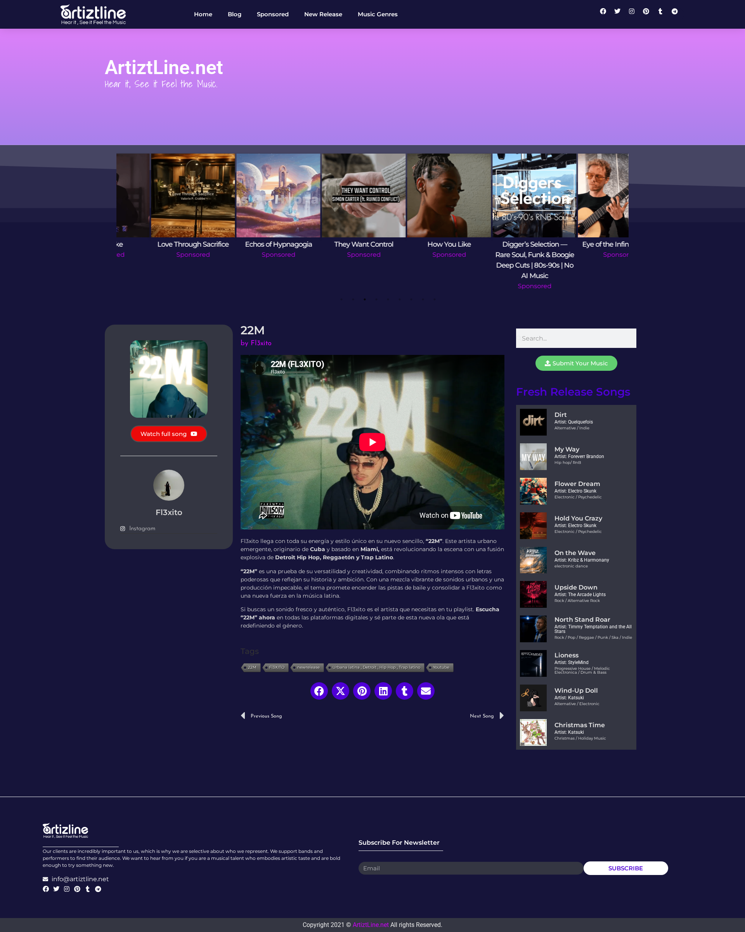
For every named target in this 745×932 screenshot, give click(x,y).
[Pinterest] (649, 14)
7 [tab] (411, 299)
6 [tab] (400, 299)
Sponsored (159, 254)
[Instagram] (635, 14)
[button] (319, 691)
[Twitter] (620, 14)
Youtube (441, 667)
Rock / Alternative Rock (577, 600)
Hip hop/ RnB (567, 462)
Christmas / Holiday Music (580, 738)
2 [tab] (353, 299)
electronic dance (571, 566)
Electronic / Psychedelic (578, 497)
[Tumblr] (663, 14)
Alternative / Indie (571, 428)
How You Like (330, 244)
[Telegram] (678, 14)
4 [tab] (376, 299)
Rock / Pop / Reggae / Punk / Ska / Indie (593, 637)
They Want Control (244, 244)
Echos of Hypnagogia (159, 244)
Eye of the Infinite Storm (500, 244)
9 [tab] (434, 299)
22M (252, 667)
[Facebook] (606, 14)
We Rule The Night (586, 244)
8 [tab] (423, 299)
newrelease (308, 667)
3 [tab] (365, 299)
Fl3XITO (276, 667)
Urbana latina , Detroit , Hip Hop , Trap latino (376, 667)
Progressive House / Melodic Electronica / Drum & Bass (582, 670)
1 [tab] (341, 299)
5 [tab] (388, 299)
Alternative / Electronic (576, 703)
